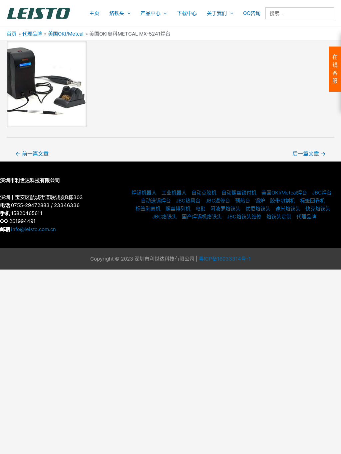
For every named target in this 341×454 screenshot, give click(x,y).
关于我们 (217, 13)
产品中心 (151, 13)
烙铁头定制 (278, 216)
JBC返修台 (217, 200)
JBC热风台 (188, 200)
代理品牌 (306, 216)
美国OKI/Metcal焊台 (284, 192)
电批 (200, 208)
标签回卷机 (312, 200)
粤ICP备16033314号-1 (225, 259)
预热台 (242, 200)
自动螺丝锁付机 (238, 192)
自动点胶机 (203, 192)
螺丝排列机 (178, 208)
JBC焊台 (322, 192)
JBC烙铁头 (164, 216)
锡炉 (260, 200)
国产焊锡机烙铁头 (202, 216)
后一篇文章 (309, 154)
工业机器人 (174, 192)
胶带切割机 (282, 200)
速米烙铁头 (287, 208)
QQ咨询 (251, 13)
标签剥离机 (148, 208)
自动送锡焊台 (156, 200)
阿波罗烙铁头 (225, 208)
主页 (94, 13)
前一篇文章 (32, 154)
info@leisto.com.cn (33, 229)
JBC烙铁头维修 (244, 216)
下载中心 (187, 13)
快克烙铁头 (317, 208)
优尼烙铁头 (257, 208)
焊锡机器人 (144, 192)
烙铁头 (116, 13)
